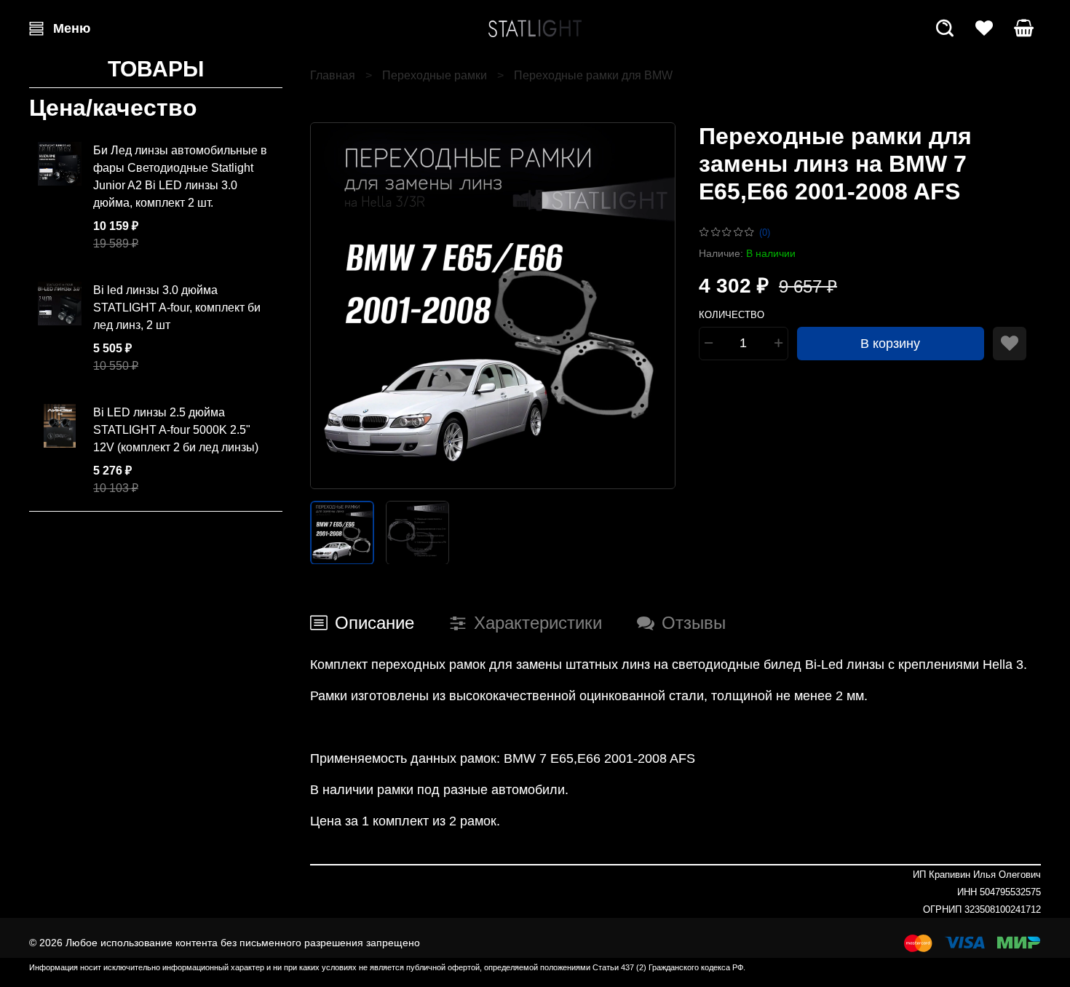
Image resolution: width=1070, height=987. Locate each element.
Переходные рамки (434, 75)
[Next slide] (652, 305)
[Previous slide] (333, 305)
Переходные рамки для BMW (593, 75)
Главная (332, 75)
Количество (731, 314)
